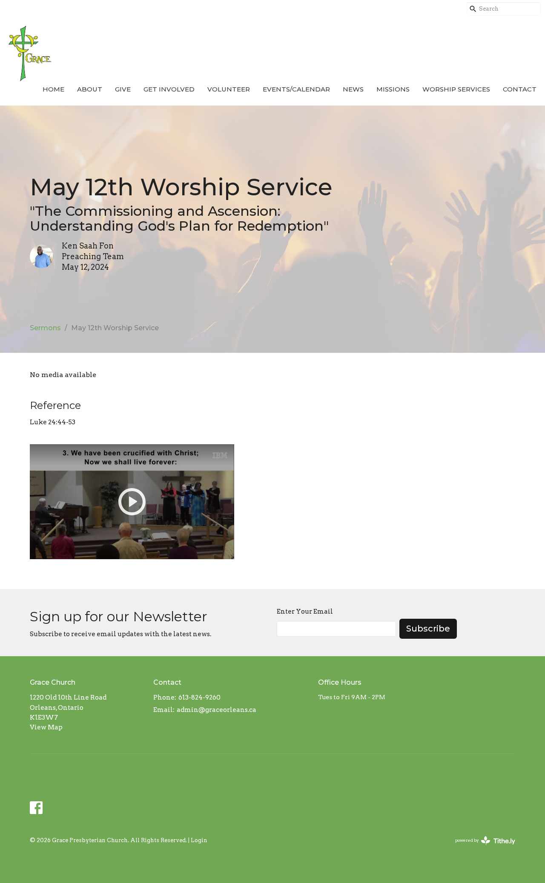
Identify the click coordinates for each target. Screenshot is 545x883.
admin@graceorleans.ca (216, 710)
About (89, 89)
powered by (480, 847)
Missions (393, 89)
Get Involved (169, 89)
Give (123, 89)
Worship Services (456, 89)
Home (53, 89)
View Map (46, 727)
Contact (519, 89)
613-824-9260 (199, 697)
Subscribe (428, 628)
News (353, 89)
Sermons (45, 328)
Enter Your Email (305, 611)
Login (199, 840)
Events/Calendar (296, 89)
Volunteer (228, 89)
